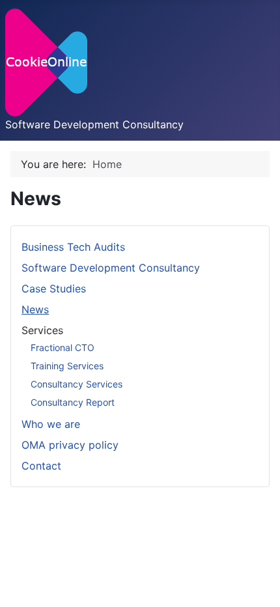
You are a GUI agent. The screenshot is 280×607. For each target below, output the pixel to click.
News (35, 309)
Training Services (67, 365)
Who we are (50, 424)
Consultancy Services (76, 383)
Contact (41, 465)
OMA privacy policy (70, 444)
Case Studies (53, 288)
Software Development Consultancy (110, 267)
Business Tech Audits (73, 246)
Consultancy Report (73, 402)
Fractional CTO (62, 347)
